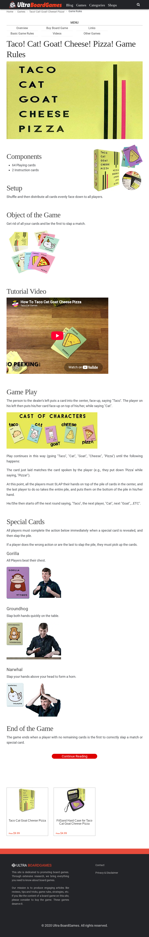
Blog (69, 5)
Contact (99, 865)
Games (81, 5)
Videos (57, 33)
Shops (112, 5)
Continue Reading (74, 756)
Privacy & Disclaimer (106, 872)
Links (91, 28)
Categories (97, 5)
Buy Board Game (57, 28)
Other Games (92, 33)
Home (10, 11)
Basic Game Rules (22, 33)
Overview (22, 28)
